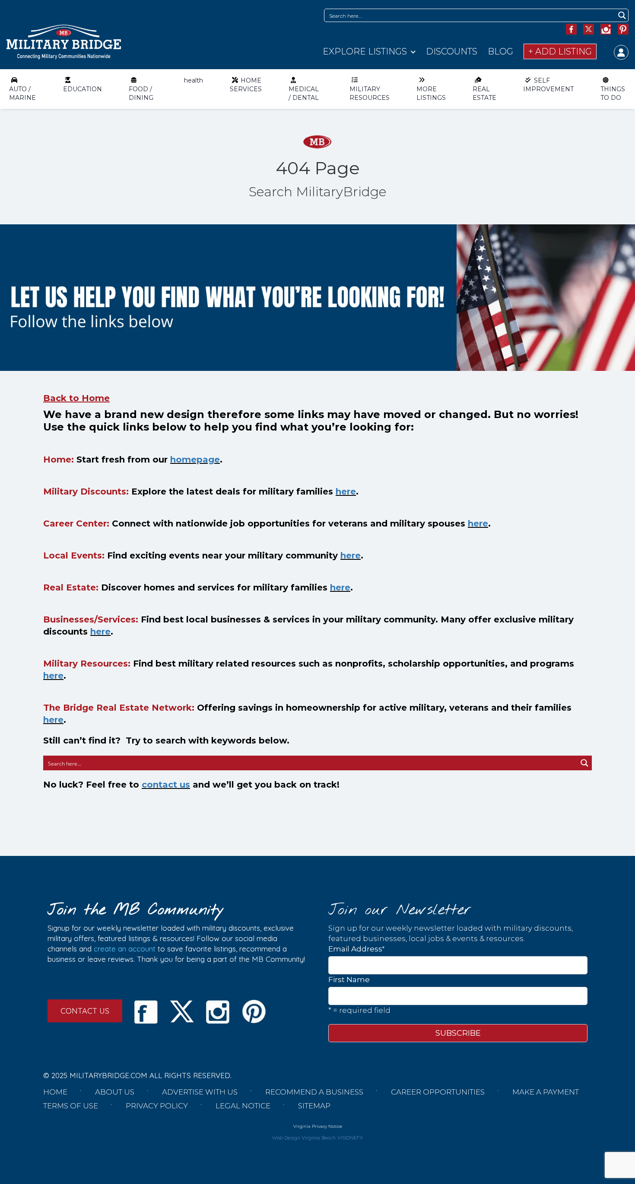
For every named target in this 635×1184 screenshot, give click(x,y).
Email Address (356, 948)
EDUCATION (82, 89)
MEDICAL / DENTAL (304, 93)
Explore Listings (365, 51)
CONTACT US (84, 1011)
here (346, 491)
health (193, 80)
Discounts (451, 51)
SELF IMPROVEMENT (548, 85)
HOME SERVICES (246, 85)
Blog (500, 51)
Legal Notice (243, 1105)
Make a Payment (545, 1092)
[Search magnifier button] (622, 15)
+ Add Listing (560, 51)
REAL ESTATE (484, 93)
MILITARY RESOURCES (369, 93)
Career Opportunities (438, 1092)
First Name (349, 979)
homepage (195, 459)
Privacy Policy (157, 1105)
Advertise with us (200, 1092)
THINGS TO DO (612, 93)
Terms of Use (70, 1105)
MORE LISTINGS (431, 93)
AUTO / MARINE (22, 93)
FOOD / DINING (141, 93)
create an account (125, 948)
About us (114, 1092)
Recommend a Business (314, 1092)
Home (55, 1092)
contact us (166, 784)
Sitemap (314, 1105)
